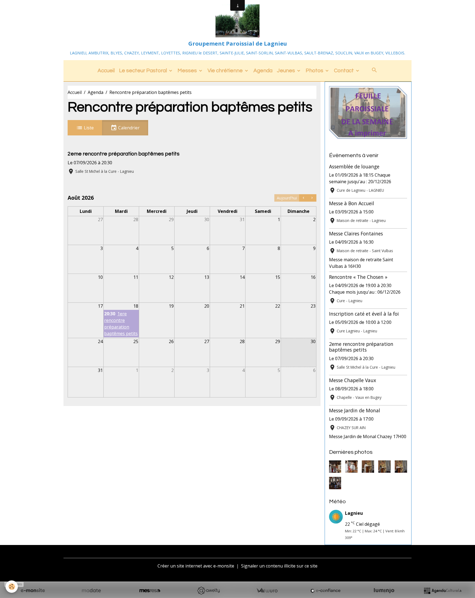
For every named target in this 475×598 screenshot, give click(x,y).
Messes (188, 70)
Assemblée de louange (354, 166)
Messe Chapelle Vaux (352, 380)
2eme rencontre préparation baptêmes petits (123, 154)
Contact (344, 70)
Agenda (262, 70)
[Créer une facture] (267, 590)
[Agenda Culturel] (442, 590)
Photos (315, 70)
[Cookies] (11, 586)
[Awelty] (208, 590)
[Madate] (91, 590)
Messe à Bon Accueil (351, 203)
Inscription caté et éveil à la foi (364, 313)
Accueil (106, 70)
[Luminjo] (384, 590)
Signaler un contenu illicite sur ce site (279, 566)
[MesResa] (149, 590)
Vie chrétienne (226, 70)
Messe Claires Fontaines (356, 233)
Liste (88, 128)
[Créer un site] (32, 590)
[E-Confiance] (325, 590)
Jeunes (286, 70)
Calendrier (128, 128)
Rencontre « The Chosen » (358, 277)
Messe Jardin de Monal (354, 410)
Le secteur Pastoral (143, 70)
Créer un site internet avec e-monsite (196, 566)
